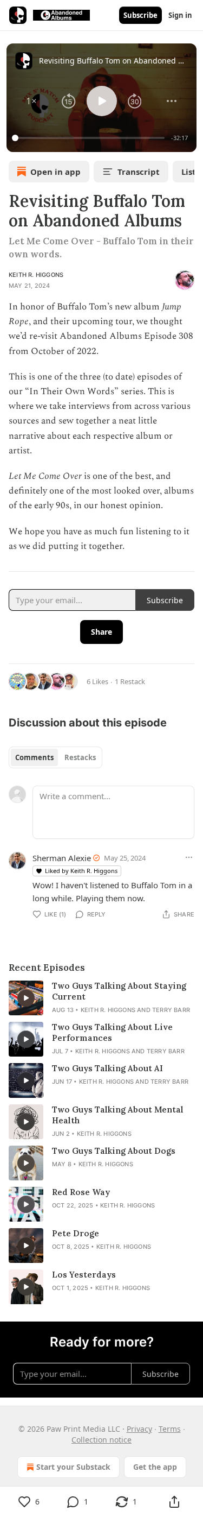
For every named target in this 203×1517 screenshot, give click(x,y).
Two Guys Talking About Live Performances (112, 1032)
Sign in (180, 15)
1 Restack (130, 681)
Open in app (55, 171)
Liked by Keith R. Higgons (81, 871)
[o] (26, 998)
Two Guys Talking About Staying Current (119, 991)
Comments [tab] (34, 757)
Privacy (139, 1429)
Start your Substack (73, 1467)
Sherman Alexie (61, 857)
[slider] (90, 137)
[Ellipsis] (189, 857)
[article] (101, 998)
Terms (170, 1429)
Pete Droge (75, 1233)
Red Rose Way (81, 1192)
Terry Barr (171, 1010)
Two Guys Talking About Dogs (113, 1151)
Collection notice (101, 1439)
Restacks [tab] (80, 757)
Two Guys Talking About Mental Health (118, 1115)
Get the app (155, 1467)
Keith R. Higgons (36, 275)
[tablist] (55, 757)
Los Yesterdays (84, 1274)
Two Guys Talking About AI (107, 1068)
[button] (31, 101)
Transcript (138, 171)
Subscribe (140, 15)
